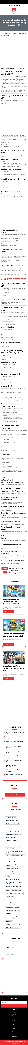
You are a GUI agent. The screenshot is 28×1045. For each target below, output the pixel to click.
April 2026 (14, 1015)
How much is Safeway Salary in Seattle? (14, 747)
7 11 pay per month (10, 812)
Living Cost (9, 563)
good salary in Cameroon (12, 874)
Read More (8, 612)
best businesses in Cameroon (13, 834)
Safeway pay (9, 902)
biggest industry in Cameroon (13, 837)
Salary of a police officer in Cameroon (13, 765)
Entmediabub (14, 6)
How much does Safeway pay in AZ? (14, 761)
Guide (7, 944)
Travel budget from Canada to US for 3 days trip (13, 668)
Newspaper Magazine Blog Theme (13, 1041)
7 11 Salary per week (10, 817)
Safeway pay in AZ (10, 904)
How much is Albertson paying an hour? (14, 742)
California (8, 840)
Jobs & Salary (9, 947)
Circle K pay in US (10, 848)
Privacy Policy (14, 1036)
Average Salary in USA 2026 (12, 826)
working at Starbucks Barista (13, 930)
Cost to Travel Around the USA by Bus (14, 560)
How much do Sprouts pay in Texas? (13, 737)
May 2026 (14, 1012)
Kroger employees (16, 890)
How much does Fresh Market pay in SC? (15, 732)
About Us (14, 1032)
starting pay (9, 921)
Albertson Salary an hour (12, 820)
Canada (8, 843)
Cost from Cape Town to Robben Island (14, 852)
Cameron (15, 840)
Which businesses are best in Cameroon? (13, 770)
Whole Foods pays (15, 927)
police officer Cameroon (12, 899)
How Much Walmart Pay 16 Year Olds (13, 887)
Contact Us (14, 1034)
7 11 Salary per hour (10, 815)
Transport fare (15, 563)
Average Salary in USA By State (13, 831)
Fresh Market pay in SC (11, 871)
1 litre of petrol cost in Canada (13, 809)
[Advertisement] (14, 53)
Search (14, 786)
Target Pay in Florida (11, 924)
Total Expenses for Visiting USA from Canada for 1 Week (11, 601)
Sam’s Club (8, 913)
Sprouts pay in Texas (11, 919)
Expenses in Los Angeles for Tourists (12, 864)
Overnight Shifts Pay (11, 896)
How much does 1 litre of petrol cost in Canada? (13, 635)
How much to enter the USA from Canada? (14, 883)
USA (7, 927)
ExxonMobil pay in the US (12, 868)
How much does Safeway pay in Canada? (14, 751)
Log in (14, 1024)
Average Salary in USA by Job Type (14, 829)
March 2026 (14, 1017)
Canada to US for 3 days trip (13, 846)
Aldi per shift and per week (12, 823)
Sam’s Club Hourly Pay (11, 916)
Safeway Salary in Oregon (12, 907)
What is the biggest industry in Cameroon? (14, 775)
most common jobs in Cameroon (14, 893)
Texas (19, 924)
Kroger (7, 890)
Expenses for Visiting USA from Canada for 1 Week (13, 860)
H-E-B (7, 876)
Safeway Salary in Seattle (12, 910)
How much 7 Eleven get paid (13, 879)
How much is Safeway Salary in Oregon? (14, 756)
